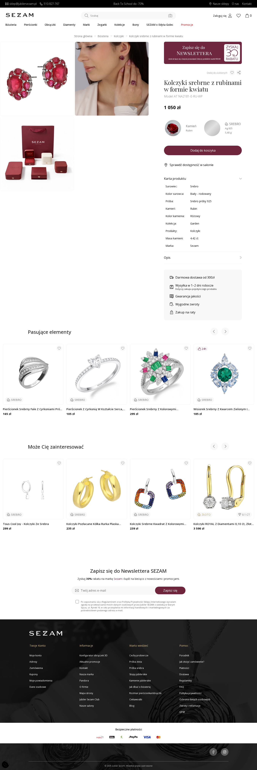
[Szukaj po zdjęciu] (170, 16)
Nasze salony (87, 705)
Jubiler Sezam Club (89, 699)
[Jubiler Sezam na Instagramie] (224, 752)
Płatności (184, 668)
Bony (135, 24)
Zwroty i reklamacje (190, 705)
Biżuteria (10, 24)
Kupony (33, 674)
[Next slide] (225, 332)
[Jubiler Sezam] (19, 16)
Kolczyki (119, 36)
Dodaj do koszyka (203, 150)
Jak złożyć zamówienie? (191, 661)
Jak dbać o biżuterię (140, 687)
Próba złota (135, 661)
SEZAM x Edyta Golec (159, 24)
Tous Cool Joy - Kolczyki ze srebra (26, 524)
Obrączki (50, 24)
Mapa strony (86, 693)
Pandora (84, 680)
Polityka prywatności (190, 693)
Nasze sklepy (221, 4)
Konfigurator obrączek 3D (93, 655)
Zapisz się (170, 590)
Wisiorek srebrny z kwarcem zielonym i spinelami (220, 409)
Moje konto (35, 655)
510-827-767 (51, 4)
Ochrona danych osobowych (194, 699)
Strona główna (83, 36)
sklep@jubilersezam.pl (23, 4)
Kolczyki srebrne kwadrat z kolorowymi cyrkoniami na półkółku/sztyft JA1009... (157, 524)
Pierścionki (30, 24)
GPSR (182, 712)
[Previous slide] (214, 332)
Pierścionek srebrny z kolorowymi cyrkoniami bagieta (153, 409)
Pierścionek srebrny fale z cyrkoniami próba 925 (33, 409)
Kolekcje (119, 24)
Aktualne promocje (90, 661)
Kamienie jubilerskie (140, 680)
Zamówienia (36, 668)
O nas (235, 4)
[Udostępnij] (239, 72)
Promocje (187, 24)
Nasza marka (87, 674)
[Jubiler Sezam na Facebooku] (213, 752)
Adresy (33, 661)
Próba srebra (136, 668)
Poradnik (184, 655)
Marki (86, 24)
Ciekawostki (135, 699)
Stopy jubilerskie (138, 674)
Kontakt (247, 4)
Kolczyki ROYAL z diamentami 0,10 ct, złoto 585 (223, 524)
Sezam (194, 246)
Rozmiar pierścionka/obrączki (145, 693)
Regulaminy (185, 680)
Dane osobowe (37, 687)
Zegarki (102, 24)
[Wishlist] (238, 16)
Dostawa (184, 674)
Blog (131, 705)
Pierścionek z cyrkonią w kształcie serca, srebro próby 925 (94, 409)
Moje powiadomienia (40, 680)
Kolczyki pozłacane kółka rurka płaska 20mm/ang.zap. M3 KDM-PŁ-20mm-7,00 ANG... (93, 524)
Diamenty (69, 24)
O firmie (84, 687)
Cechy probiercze (138, 655)
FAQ (181, 687)
